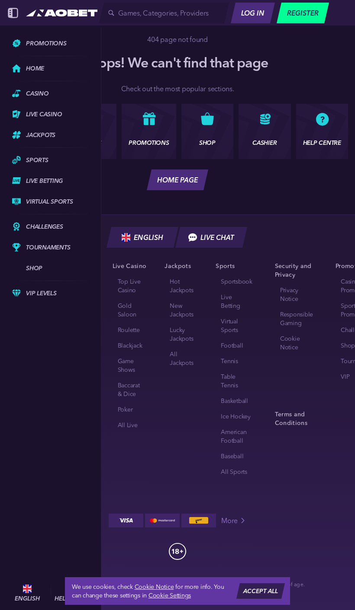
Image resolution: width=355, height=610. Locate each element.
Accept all (260, 591)
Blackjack (130, 345)
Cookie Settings (169, 595)
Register (303, 13)
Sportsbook (236, 281)
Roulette (129, 330)
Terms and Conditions (291, 418)
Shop (348, 345)
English (148, 237)
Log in (253, 13)
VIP (345, 376)
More (229, 520)
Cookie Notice (154, 587)
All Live (128, 425)
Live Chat (217, 237)
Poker (125, 409)
